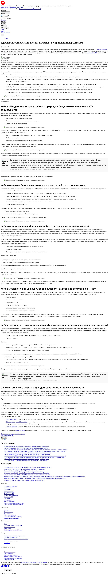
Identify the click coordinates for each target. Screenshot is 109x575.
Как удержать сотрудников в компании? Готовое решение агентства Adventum (27, 454)
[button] (2, 29)
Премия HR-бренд (101, 49)
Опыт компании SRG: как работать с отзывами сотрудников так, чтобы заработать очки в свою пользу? (34, 457)
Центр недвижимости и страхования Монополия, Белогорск (67, 476)
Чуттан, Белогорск (39, 469)
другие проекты (20, 430)
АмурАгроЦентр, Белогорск (34, 471)
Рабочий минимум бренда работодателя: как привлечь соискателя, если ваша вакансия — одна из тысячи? (35, 451)
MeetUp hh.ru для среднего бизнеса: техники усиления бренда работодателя (26, 448)
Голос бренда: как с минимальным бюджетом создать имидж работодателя (25, 460)
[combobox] (8, 570)
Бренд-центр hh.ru (11, 419)
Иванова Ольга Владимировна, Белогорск (39, 467)
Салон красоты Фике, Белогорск (34, 480)
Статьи (6, 38)
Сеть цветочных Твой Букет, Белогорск (38, 474)
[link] (3, 26)
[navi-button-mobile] (2, 35)
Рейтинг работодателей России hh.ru (16, 422)
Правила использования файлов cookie (30, 9)
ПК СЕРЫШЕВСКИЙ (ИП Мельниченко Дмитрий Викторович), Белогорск (44, 478)
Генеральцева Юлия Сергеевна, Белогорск (37, 473)
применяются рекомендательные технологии (34, 562)
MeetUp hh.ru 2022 (92, 52)
